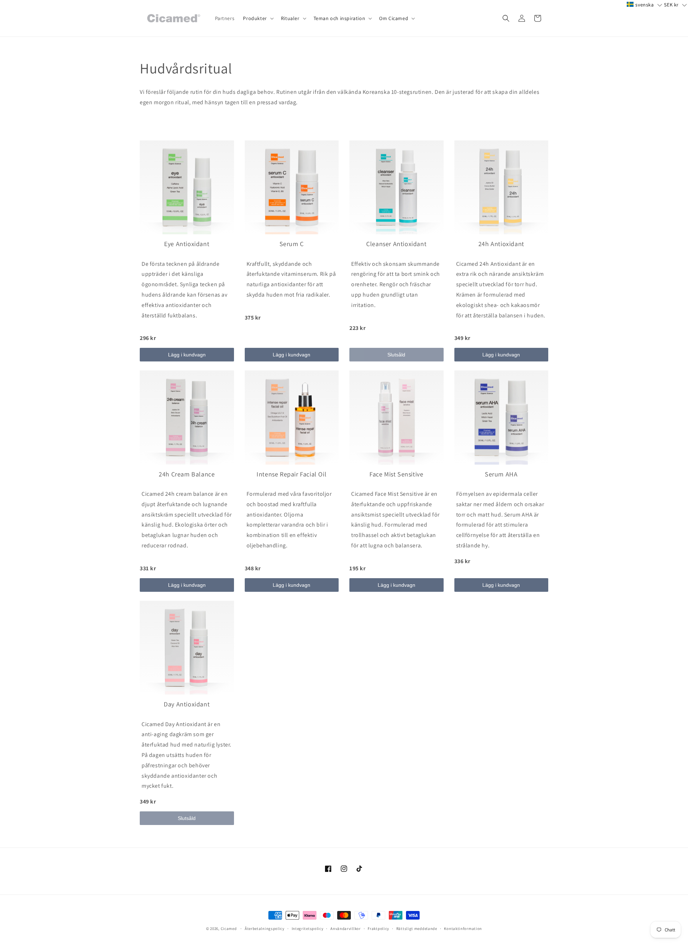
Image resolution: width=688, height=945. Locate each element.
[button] (257, 18)
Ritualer (290, 18)
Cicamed (229, 928)
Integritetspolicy (308, 928)
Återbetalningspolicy (265, 928)
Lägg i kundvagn (187, 355)
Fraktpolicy (378, 928)
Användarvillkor (345, 928)
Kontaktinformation (463, 928)
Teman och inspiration (340, 18)
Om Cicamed (393, 18)
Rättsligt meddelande (416, 928)
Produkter (255, 18)
